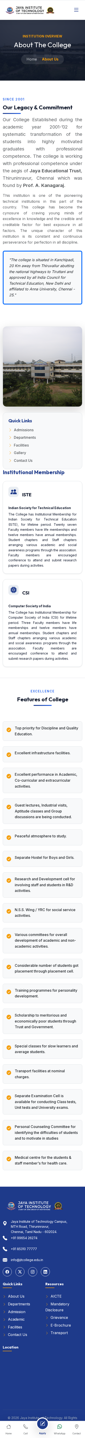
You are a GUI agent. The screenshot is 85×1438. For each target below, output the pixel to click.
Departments (25, 437)
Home (32, 59)
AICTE (55, 1296)
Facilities (21, 445)
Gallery (20, 452)
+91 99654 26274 (24, 1238)
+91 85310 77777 (24, 1249)
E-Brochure (60, 1325)
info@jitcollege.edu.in (27, 1260)
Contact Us (23, 460)
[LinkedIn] (45, 1271)
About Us (15, 1296)
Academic (16, 1319)
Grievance (58, 1317)
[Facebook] (7, 1271)
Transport (58, 1332)
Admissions (24, 430)
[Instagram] (32, 1271)
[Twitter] (19, 1271)
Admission (16, 1311)
